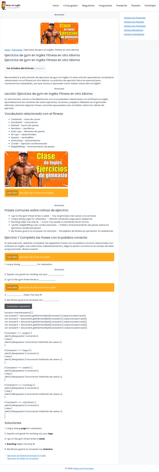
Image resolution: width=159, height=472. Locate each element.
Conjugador (70, 5)
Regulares (88, 5)
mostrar (39, 68)
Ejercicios (17, 49)
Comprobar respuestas (18, 306)
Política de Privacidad (83, 468)
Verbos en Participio (135, 25)
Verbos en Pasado (134, 21)
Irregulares (105, 5)
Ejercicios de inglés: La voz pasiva (23, 458)
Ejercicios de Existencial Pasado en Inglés (26, 455)
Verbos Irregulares (134, 34)
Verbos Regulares (133, 30)
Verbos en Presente (134, 17)
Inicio (56, 5)
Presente (121, 5)
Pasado (135, 5)
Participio (150, 5)
